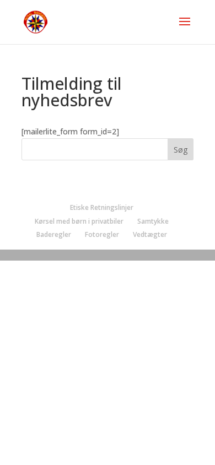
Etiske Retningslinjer (101, 207)
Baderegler (53, 234)
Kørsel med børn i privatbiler (79, 221)
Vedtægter (150, 234)
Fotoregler (102, 234)
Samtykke (153, 221)
